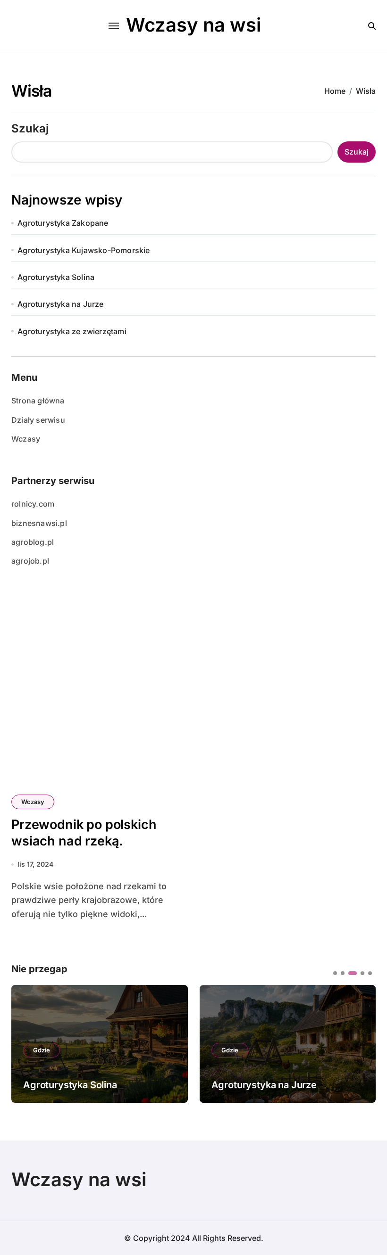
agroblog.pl (32, 542)
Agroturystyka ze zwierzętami (71, 331)
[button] (361, 1043)
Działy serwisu (38, 420)
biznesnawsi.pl (39, 523)
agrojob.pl (30, 561)
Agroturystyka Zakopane (62, 223)
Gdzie (41, 1050)
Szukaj (30, 128)
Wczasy (25, 438)
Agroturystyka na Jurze (60, 304)
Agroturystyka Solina (55, 277)
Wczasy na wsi (193, 24)
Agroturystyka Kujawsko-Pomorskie (83, 250)
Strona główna (38, 400)
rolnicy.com (32, 504)
